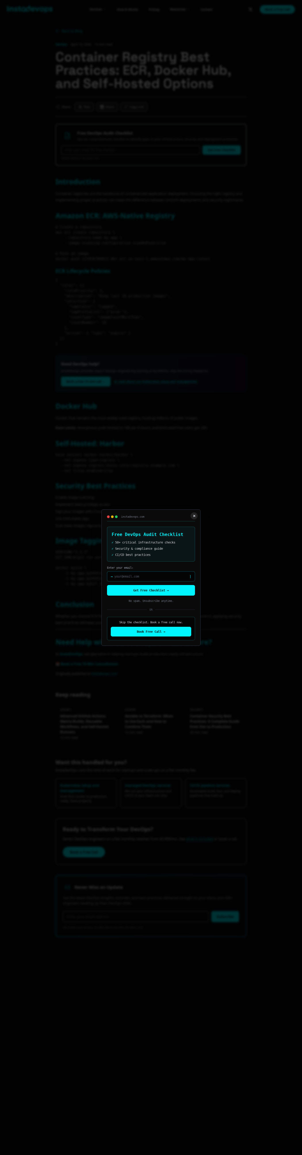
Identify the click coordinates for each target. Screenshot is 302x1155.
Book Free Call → (151, 631)
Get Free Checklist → (151, 590)
